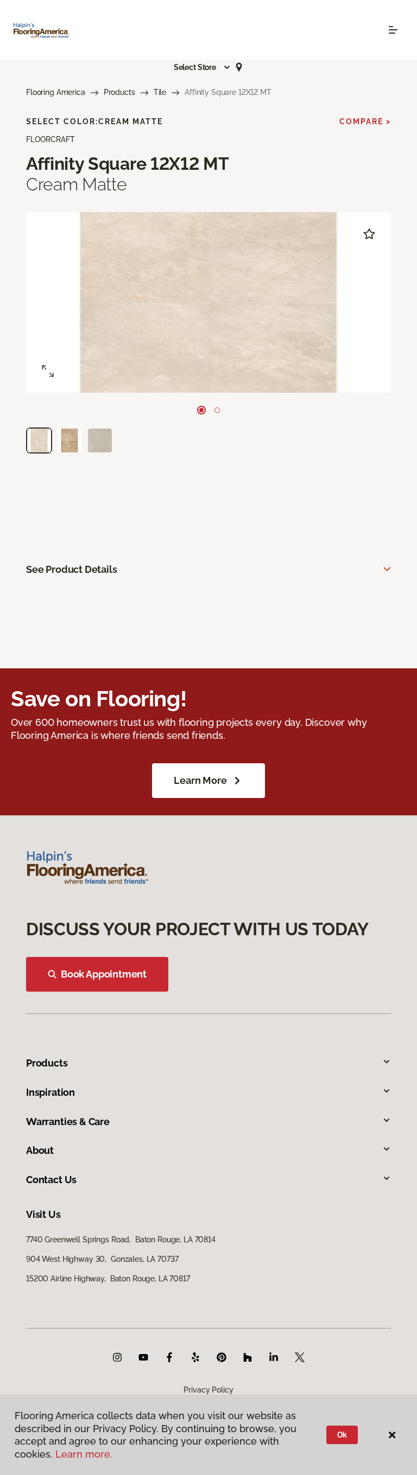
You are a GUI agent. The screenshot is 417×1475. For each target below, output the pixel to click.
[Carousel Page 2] (217, 410)
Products (119, 92)
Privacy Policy (208, 1389)
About (40, 1150)
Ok (342, 1435)
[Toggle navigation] (393, 30)
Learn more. (83, 1454)
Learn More (200, 780)
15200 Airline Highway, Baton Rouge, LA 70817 (108, 1278)
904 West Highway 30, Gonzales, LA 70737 (102, 1259)
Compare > (365, 121)
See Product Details (71, 569)
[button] (202, 67)
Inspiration (50, 1092)
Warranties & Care (68, 1121)
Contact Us (51, 1179)
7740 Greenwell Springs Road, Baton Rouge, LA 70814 (121, 1239)
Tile (160, 92)
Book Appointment (104, 974)
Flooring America (55, 92)
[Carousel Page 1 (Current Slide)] (201, 410)
